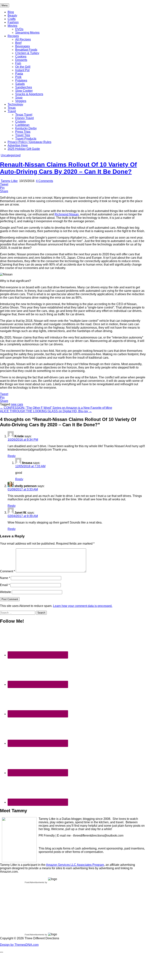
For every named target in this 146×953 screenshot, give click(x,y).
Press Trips (22, 131)
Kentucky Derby (26, 128)
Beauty (12, 15)
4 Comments (44, 181)
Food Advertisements (34, 882)
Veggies (20, 101)
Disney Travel (24, 118)
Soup (18, 97)
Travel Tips (22, 135)
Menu (5, 5)
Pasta (19, 73)
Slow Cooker (24, 90)
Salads (20, 83)
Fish (18, 63)
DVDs (19, 29)
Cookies (20, 56)
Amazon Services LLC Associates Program (75, 864)
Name (5, 578)
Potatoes (21, 80)
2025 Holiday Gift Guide (24, 148)
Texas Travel (23, 114)
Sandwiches (23, 87)
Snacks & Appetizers (29, 94)
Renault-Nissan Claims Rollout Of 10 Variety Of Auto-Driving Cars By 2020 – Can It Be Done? (68, 168)
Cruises (20, 121)
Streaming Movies (27, 32)
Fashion (13, 22)
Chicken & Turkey (27, 53)
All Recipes (23, 39)
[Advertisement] (28, 907)
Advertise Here (18, 145)
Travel (12, 111)
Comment (7, 571)
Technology (15, 104)
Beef (18, 42)
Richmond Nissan (67, 214)
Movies (12, 25)
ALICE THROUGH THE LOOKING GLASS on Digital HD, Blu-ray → (46, 411)
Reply (12, 456)
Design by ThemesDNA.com (19, 944)
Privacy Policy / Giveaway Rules (29, 142)
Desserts (21, 60)
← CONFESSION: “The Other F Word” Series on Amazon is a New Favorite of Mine (56, 407)
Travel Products (25, 138)
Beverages (22, 46)
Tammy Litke (9, 181)
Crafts (12, 19)
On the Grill (22, 66)
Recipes (13, 36)
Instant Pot (22, 70)
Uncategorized (11, 155)
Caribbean (22, 125)
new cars (17, 404)
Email (5, 585)
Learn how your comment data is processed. (82, 605)
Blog (11, 12)
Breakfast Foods (26, 49)
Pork (18, 77)
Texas (12, 107)
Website (5, 592)
